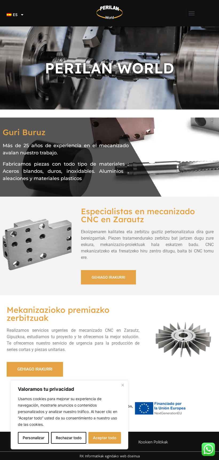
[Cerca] (122, 385)
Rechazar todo (68, 437)
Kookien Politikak (153, 442)
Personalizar (33, 437)
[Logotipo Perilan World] (109, 13)
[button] (192, 13)
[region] (69, 414)
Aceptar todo (104, 437)
